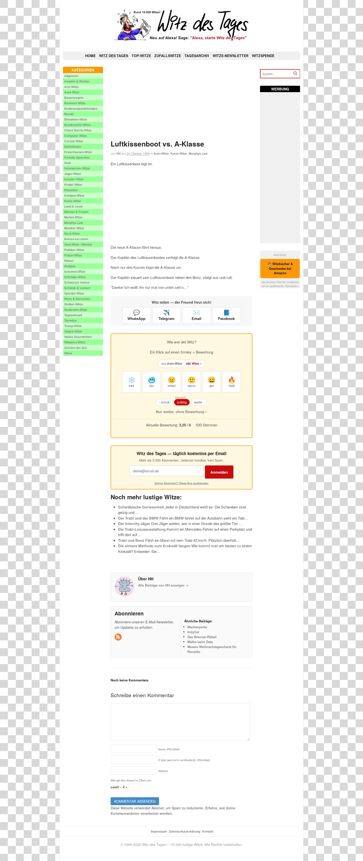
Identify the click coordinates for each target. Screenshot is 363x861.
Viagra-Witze (73, 331)
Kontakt (207, 831)
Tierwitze (70, 320)
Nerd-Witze (72, 233)
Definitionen (72, 146)
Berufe (69, 114)
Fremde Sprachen (76, 157)
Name (169, 749)
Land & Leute (73, 206)
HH (118, 153)
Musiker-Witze (74, 228)
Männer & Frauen (76, 212)
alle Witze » (194, 363)
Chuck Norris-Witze (78, 130)
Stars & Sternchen (77, 298)
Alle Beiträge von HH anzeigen (163, 585)
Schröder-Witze (75, 277)
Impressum (159, 831)
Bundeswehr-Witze (77, 125)
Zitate (68, 353)
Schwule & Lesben (77, 288)
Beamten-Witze (75, 103)
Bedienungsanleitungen (80, 108)
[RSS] (118, 637)
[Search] (295, 73)
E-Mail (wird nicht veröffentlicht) (184, 760)
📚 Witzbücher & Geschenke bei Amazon (280, 268)
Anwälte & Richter (77, 81)
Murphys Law (198, 153)
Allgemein (71, 76)
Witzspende (263, 55)
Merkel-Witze (73, 217)
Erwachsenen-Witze (78, 152)
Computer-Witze (75, 135)
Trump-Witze (73, 326)
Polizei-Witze (73, 255)
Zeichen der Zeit (75, 347)
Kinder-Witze (73, 184)
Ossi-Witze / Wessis (78, 244)
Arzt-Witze (71, 86)
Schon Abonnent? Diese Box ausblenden (181, 483)
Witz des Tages (113, 55)
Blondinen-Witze (75, 119)
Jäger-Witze (72, 173)
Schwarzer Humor (77, 282)
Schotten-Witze (74, 271)
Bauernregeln (73, 97)
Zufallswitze (167, 55)
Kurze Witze (178, 153)
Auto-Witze (161, 153)
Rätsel (68, 260)
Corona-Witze (73, 141)
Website (163, 771)
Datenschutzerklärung (184, 831)
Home (90, 55)
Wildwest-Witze (74, 342)
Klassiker (71, 190)
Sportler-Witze (74, 293)
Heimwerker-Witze (77, 168)
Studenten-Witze (75, 309)
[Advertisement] (182, 101)
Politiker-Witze (74, 250)
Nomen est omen (76, 239)
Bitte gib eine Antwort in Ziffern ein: (131, 780)
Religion (70, 266)
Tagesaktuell (73, 315)
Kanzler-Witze (74, 179)
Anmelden (219, 472)
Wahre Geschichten (78, 337)
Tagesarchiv (196, 55)
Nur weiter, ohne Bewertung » (181, 411)
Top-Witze (141, 55)
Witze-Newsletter (230, 55)
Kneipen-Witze (74, 195)
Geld (67, 163)
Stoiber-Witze (73, 304)
